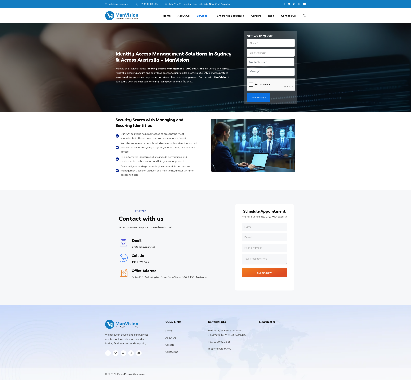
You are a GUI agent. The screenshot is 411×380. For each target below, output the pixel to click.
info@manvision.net (118, 4)
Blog (271, 15)
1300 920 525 (140, 262)
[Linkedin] (294, 4)
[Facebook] (284, 4)
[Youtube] (304, 4)
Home (167, 15)
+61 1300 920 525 (148, 4)
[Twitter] (289, 4)
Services (202, 15)
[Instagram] (299, 4)
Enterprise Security (229, 15)
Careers (256, 15)
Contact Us (288, 15)
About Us (184, 15)
